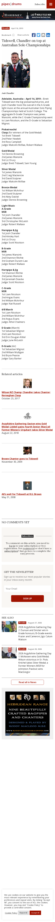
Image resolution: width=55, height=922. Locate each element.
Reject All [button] (23, 912)
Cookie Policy (11, 913)
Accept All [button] (35, 912)
